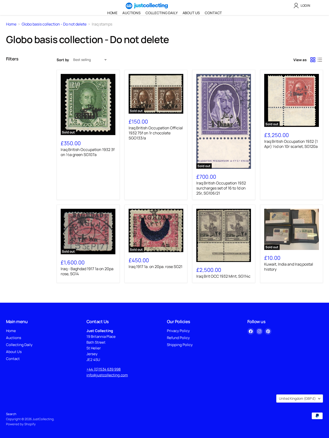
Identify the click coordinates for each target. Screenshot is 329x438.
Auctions (131, 13)
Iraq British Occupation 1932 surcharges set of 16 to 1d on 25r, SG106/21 (221, 188)
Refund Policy (178, 337)
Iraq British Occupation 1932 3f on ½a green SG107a (88, 152)
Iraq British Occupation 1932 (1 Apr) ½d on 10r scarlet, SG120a (291, 144)
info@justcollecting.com (107, 375)
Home (112, 13)
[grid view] (312, 59)
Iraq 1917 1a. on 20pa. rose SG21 (155, 266)
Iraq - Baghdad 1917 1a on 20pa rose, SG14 (87, 271)
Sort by (63, 60)
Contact (213, 13)
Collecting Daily (161, 13)
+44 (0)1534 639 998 (103, 369)
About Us (191, 13)
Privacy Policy (178, 330)
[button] (303, 5)
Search (11, 414)
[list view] (319, 59)
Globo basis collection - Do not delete (54, 24)
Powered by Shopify (21, 424)
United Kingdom (297, 398)
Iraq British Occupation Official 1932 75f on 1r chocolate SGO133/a (156, 133)
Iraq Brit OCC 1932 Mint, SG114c (223, 276)
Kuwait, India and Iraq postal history (288, 266)
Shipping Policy (180, 344)
